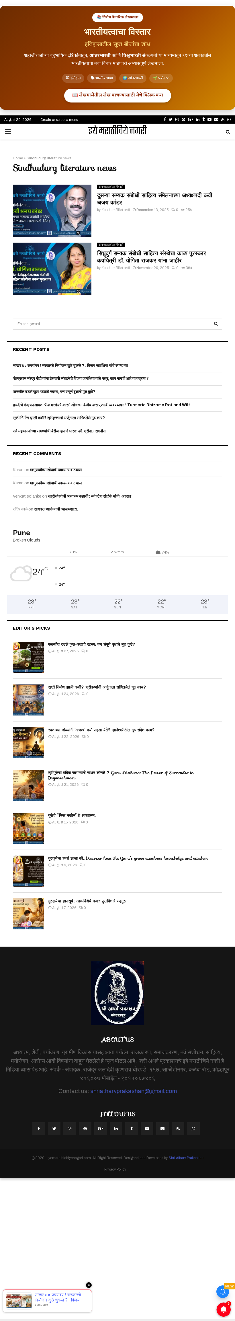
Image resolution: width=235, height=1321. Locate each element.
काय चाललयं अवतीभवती (111, 186)
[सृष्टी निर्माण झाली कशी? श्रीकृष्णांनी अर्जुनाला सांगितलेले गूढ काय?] (28, 699)
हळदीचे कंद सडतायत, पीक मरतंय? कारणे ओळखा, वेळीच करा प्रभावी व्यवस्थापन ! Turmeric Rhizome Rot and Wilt (101, 405)
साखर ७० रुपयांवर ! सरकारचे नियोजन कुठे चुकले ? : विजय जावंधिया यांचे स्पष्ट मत (70, 365)
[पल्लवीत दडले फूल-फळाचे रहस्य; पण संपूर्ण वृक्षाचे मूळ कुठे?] (28, 657)
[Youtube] (147, 1128)
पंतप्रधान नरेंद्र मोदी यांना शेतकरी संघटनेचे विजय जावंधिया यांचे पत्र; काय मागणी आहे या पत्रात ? (81, 378)
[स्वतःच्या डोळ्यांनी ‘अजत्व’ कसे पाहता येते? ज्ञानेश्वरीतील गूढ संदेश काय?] (28, 742)
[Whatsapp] (193, 1128)
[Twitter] (54, 1128)
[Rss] (178, 1128)
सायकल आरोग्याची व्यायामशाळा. (56, 509)
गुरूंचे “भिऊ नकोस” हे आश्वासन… (72, 815)
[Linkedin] (116, 1128)
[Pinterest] (85, 1128)
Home (18, 158)
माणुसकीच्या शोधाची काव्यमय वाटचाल (56, 470)
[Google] (100, 1128)
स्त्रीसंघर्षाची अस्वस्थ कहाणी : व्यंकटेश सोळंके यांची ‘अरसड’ (90, 496)
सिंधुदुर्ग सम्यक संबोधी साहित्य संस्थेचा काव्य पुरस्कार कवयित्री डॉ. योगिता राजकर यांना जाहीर (151, 257)
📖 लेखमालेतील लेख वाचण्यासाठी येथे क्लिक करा (117, 95)
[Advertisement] (117, 1248)
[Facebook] (38, 1128)
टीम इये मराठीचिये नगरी (115, 210)
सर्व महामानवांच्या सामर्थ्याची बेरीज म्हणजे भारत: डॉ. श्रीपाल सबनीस (59, 431)
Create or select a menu (59, 120)
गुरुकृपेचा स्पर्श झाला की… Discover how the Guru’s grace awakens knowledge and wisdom (128, 858)
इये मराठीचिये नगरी (117, 132)
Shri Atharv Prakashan (186, 1158)
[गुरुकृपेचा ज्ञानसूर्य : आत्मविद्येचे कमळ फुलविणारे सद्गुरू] (28, 913)
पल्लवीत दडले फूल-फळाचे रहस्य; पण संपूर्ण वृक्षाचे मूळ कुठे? (54, 392)
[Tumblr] (131, 1128)
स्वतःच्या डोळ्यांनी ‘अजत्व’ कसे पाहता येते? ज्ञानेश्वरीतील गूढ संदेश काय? (101, 730)
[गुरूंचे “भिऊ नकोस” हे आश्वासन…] (28, 828)
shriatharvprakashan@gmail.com (133, 1091)
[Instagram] (69, 1128)
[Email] (162, 1128)
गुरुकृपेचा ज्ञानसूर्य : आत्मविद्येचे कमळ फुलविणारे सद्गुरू (87, 901)
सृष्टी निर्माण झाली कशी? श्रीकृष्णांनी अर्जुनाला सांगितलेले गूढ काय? (59, 418)
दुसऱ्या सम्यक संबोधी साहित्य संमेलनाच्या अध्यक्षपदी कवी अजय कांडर (154, 199)
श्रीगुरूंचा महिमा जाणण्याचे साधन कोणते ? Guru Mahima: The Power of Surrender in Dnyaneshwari (121, 775)
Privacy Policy (115, 1169)
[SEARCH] (216, 324)
